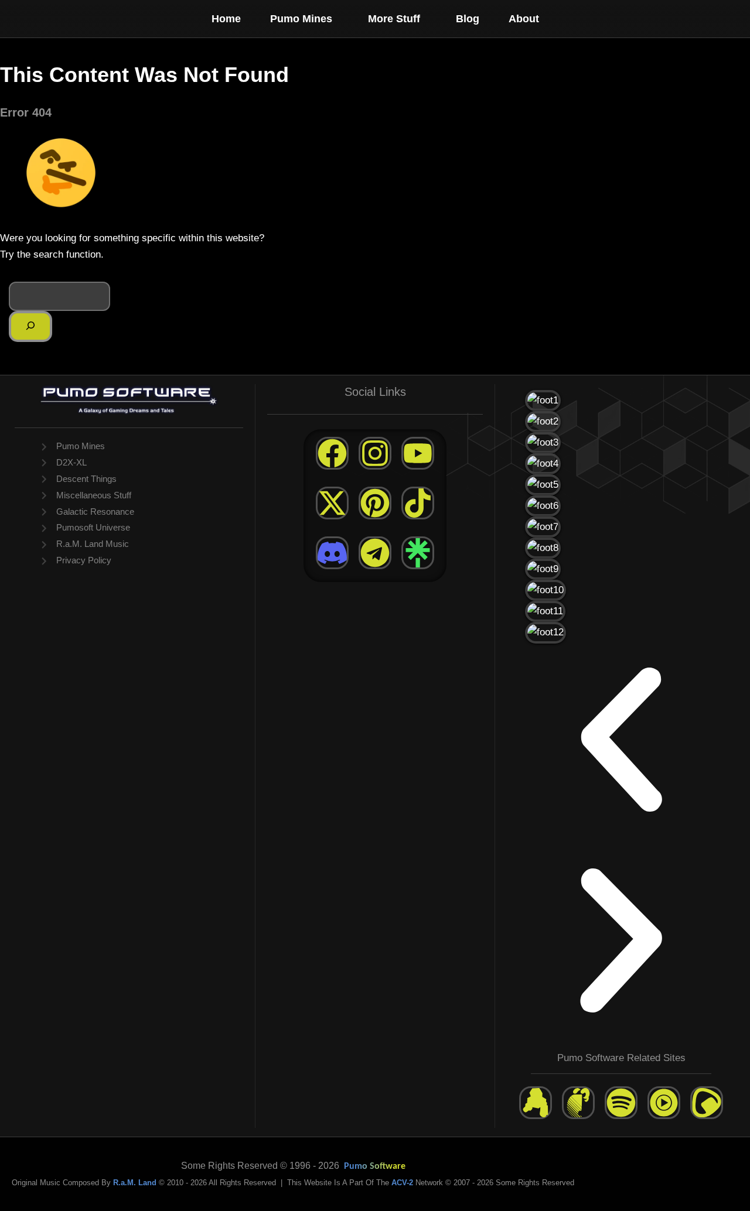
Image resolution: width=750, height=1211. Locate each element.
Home (226, 19)
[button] (337, 18)
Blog (467, 19)
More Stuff (394, 19)
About (524, 19)
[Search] (30, 326)
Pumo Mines (301, 19)
